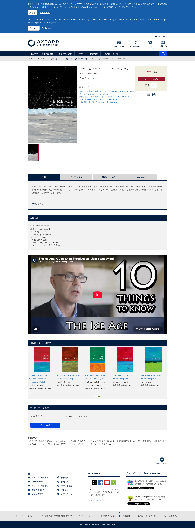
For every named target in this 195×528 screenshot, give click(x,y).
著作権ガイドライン (108, 516)
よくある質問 (37, 494)
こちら (96, 500)
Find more (46, 28)
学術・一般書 (85, 91)
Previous (23, 370)
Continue (33, 28)
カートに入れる (151, 79)
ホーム (31, 58)
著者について (108, 177)
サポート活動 (66, 485)
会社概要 (65, 477)
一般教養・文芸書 (110, 53)
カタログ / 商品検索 (40, 485)
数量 (147, 85)
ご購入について (38, 490)
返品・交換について (171, 516)
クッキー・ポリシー (86, 516)
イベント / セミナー (40, 477)
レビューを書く (45, 425)
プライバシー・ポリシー (25, 516)
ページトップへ (161, 463)
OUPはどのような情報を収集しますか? (56, 516)
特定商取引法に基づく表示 (147, 516)
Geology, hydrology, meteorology (75, 58)
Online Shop (119, 46)
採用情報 (65, 481)
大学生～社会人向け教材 (87, 53)
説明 (44, 177)
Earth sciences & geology (47, 58)
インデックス (76, 177)
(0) (93, 78)
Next (172, 370)
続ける (32, 12)
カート (150, 46)
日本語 (157, 36)
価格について (33, 437)
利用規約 (126, 516)
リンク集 (65, 490)
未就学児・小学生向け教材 (42, 53)
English (164, 36)
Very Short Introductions (106, 102)
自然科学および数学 (101, 91)
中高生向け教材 (65, 53)
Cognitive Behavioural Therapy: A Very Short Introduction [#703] (38, 378)
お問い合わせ (66, 494)
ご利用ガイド (162, 46)
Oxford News (37, 481)
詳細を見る (45, 12)
